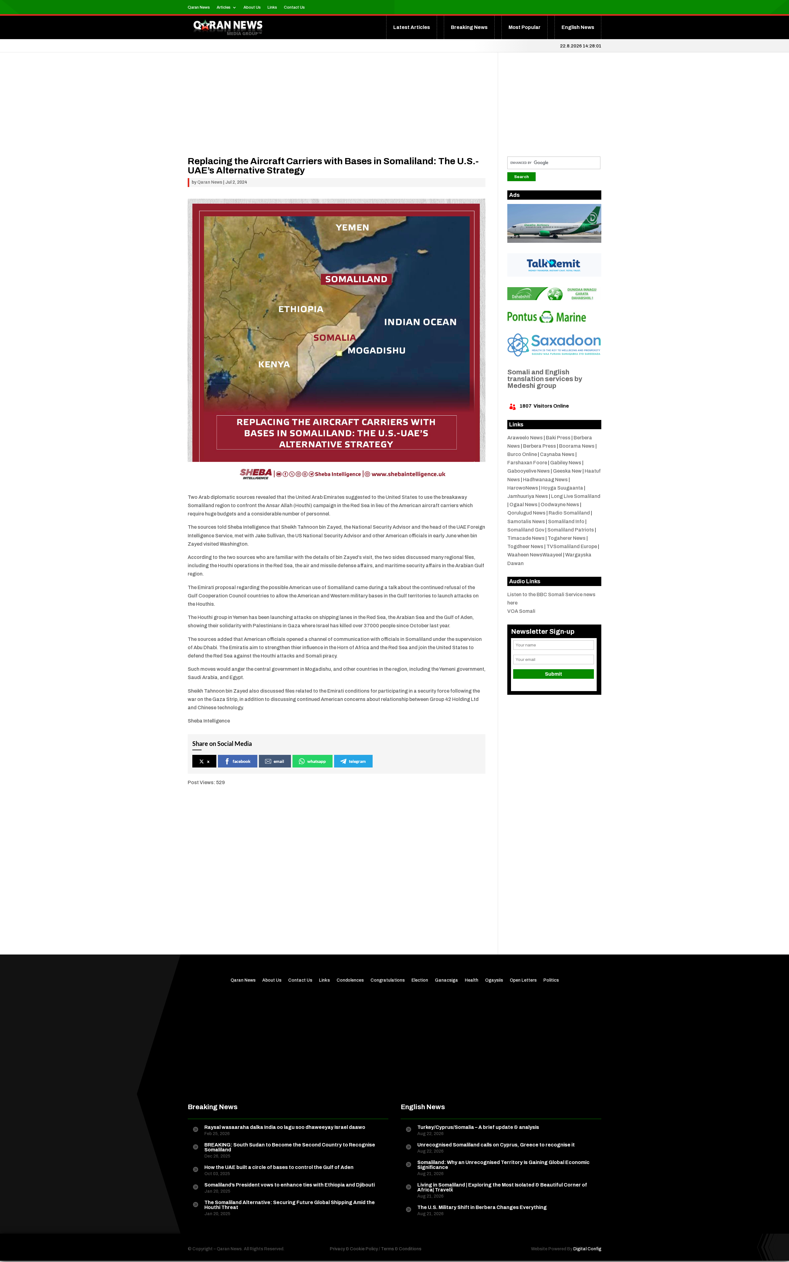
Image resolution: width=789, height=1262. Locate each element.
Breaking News (469, 27)
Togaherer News (567, 538)
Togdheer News (525, 546)
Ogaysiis (494, 980)
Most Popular (525, 27)
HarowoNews (522, 488)
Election (419, 980)
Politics (551, 980)
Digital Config (587, 1249)
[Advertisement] (336, 113)
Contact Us (294, 7)
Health (471, 980)
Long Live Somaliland (575, 496)
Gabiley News (565, 462)
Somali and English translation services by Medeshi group (544, 378)
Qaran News (199, 7)
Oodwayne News (560, 504)
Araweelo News (525, 437)
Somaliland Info (566, 521)
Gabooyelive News (528, 471)
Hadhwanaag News (545, 479)
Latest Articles (411, 27)
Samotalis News (526, 521)
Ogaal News (523, 504)
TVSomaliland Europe (571, 546)
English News (578, 27)
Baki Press (558, 437)
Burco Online (522, 454)
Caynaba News (557, 454)
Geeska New (567, 471)
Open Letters (523, 980)
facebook (242, 761)
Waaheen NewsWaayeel (534, 554)
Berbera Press (539, 446)
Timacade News (526, 538)
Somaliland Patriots (570, 529)
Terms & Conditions (401, 1249)
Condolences (350, 980)
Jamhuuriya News (527, 496)
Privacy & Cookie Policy (354, 1249)
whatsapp (316, 761)
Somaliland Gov (525, 529)
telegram (357, 761)
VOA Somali (521, 611)
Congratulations (387, 980)
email (279, 761)
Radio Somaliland (569, 512)
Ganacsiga (446, 980)
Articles (224, 7)
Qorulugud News (526, 512)
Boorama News (577, 446)
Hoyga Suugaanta (562, 488)
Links (272, 7)
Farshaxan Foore (527, 462)
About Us (252, 7)
